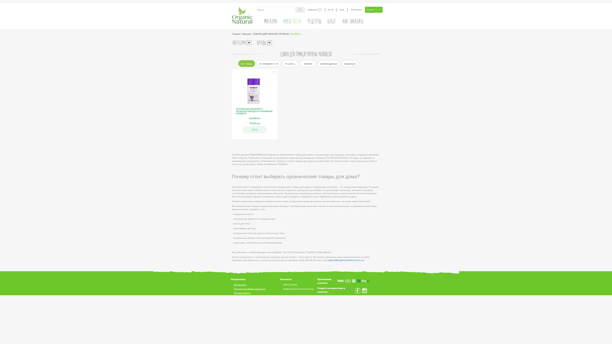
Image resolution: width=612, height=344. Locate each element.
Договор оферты (242, 293)
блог (332, 22)
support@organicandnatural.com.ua (346, 260)
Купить (255, 130)
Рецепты (314, 22)
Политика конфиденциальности (250, 289)
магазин (270, 22)
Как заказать (353, 22)
